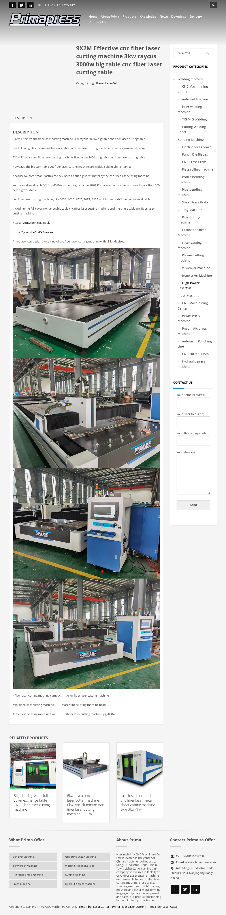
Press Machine (188, 295)
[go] (207, 53)
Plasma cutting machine (191, 258)
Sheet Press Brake (195, 202)
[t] (21, 5)
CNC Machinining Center (193, 89)
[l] (30, 5)
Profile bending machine (191, 179)
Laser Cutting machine (190, 245)
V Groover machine (196, 268)
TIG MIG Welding (194, 119)
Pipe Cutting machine (189, 220)
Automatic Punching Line (195, 344)
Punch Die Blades (195, 154)
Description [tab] (23, 118)
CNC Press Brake (194, 162)
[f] (12, 5)
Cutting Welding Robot (192, 129)
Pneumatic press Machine (192, 331)
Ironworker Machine (197, 275)
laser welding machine (190, 109)
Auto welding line (195, 99)
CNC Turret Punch (195, 354)
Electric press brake (196, 147)
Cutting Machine (190, 210)
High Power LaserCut (103, 83)
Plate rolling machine (197, 169)
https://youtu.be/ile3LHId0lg (31, 223)
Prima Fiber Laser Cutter (93, 907)
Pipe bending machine (190, 192)
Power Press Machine (189, 318)
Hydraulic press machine (191, 364)
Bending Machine (191, 139)
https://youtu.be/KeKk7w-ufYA (33, 232)
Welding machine (190, 79)
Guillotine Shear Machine (192, 232)
